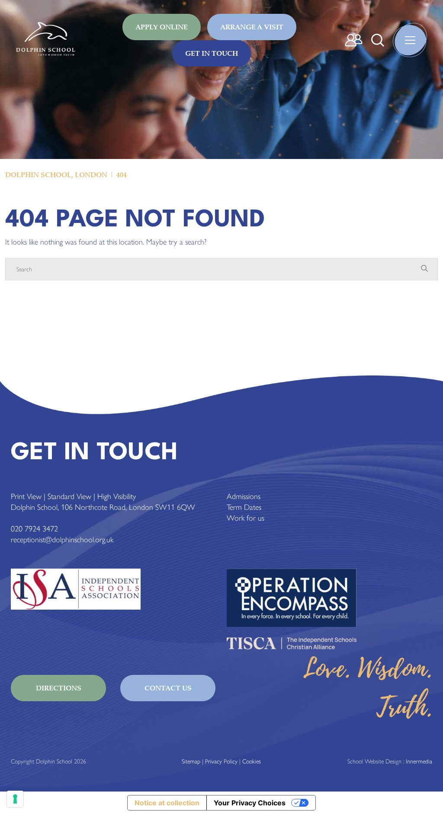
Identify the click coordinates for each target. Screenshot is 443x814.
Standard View (69, 496)
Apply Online (161, 27)
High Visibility (116, 496)
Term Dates (244, 507)
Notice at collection (167, 802)
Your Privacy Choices (250, 802)
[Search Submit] (377, 40)
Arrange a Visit (251, 27)
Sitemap (191, 761)
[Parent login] (354, 40)
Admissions (243, 496)
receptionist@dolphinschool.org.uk (62, 539)
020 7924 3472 (34, 529)
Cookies (251, 761)
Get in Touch (211, 53)
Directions (58, 688)
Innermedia (419, 761)
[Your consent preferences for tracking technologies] (15, 799)
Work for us (245, 518)
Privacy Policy (221, 761)
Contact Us (168, 688)
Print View (26, 496)
